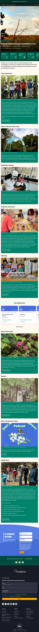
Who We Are (4, 611)
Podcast (4, 454)
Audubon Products (29, 612)
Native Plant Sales (6, 370)
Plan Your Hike (6, 519)
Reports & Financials (5, 619)
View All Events (19, 326)
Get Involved (30, 54)
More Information (6, 120)
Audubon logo (3, 4)
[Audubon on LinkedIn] (11, 604)
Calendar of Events (6, 249)
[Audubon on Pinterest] (16, 604)
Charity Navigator (19, 625)
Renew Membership (29, 618)
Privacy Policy (20, 630)
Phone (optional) (22, 539)
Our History (4, 612)
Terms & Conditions (25, 549)
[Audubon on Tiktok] (13, 604)
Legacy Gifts (28, 616)
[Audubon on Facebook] (6, 604)
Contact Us (12, 54)
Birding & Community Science (26, 319)
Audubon (19, 571)
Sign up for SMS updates (18, 618)
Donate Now (28, 614)
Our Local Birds (21, 54)
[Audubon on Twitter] (8, 604)
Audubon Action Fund (6, 620)
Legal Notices (14, 630)
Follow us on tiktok (23, 562)
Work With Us (16, 611)
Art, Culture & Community (7, 319)
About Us (4, 54)
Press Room (16, 614)
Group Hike (27, 314)
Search (35, 4)
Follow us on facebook (16, 562)
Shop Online (5, 294)
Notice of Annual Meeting (6, 617)
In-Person (4, 321)
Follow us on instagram (19, 562)
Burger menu (37, 4)
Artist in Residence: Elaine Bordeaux (9, 314)
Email (3, 583)
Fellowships (16, 612)
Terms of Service (23, 594)
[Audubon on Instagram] (3, 604)
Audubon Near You (29, 611)
